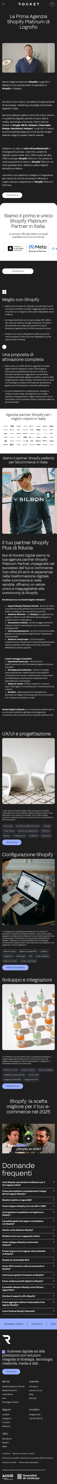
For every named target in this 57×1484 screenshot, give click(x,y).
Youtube (6, 1422)
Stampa (32, 1398)
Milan (4, 1446)
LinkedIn (6, 1414)
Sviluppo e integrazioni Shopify (27, 982)
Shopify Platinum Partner (13, 1386)
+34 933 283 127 (36, 1418)
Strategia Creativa (13, 1324)
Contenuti (37, 1324)
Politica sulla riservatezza (28, 1462)
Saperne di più (12, 1086)
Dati (4, 1398)
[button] (4, 4)
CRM (53, 1324)
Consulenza (7, 1394)
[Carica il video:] (28, 1138)
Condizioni (6, 1453)
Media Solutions (9, 1390)
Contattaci (11, 1371)
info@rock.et (35, 1414)
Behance (6, 1426)
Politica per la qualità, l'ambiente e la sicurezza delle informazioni (27, 1458)
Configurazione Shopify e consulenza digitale (27, 857)
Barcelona (6, 1438)
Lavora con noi (35, 1390)
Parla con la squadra (15, 967)
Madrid (5, 1442)
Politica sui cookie (9, 1462)
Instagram (6, 1418)
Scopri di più (11, 842)
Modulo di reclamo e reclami (24, 1453)
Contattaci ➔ (12, 195)
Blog (31, 1394)
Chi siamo (33, 1386)
